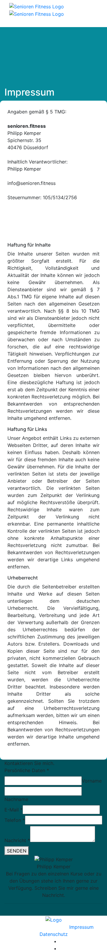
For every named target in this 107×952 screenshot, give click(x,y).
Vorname (92, 781)
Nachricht (17, 840)
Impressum (81, 927)
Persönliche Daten (26, 770)
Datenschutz (54, 934)
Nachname (16, 799)
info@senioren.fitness (53, 912)
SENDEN (16, 851)
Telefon (14, 820)
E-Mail (13, 810)
